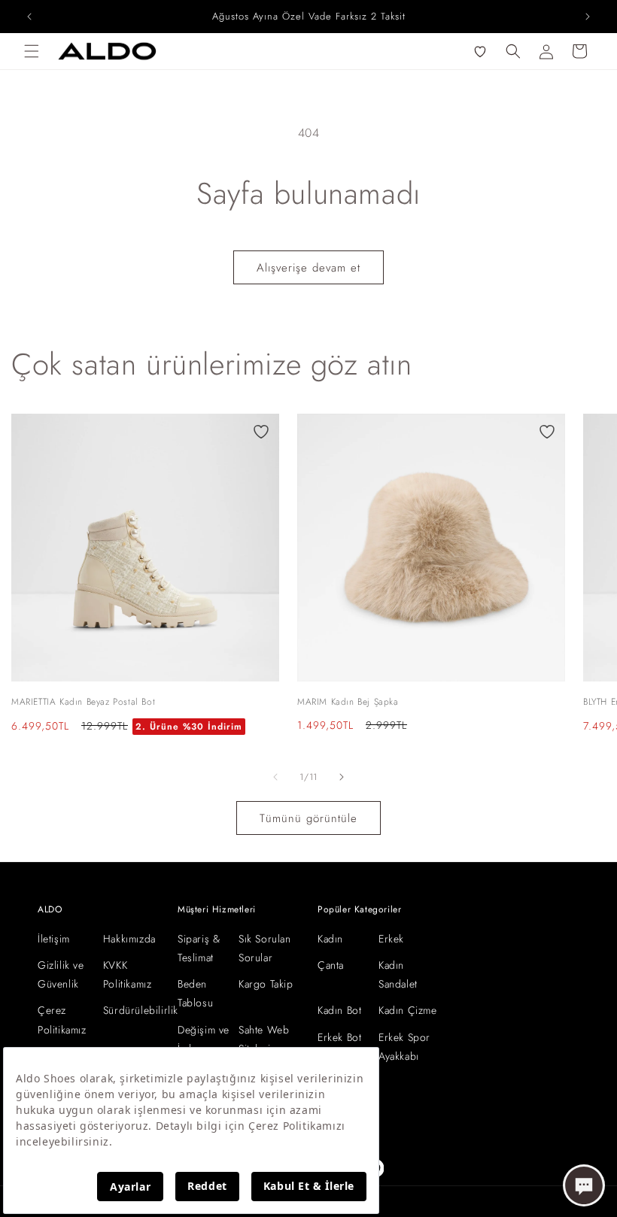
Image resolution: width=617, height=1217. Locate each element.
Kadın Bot (339, 1010)
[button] (31, 51)
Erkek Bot (339, 1037)
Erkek (391, 938)
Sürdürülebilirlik (140, 1010)
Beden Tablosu (195, 993)
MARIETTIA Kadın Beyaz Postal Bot (83, 702)
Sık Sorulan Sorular (265, 948)
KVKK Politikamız (127, 974)
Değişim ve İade (203, 1039)
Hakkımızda (129, 938)
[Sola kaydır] (275, 777)
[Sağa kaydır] (341, 777)
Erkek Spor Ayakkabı (404, 1047)
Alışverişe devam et (308, 267)
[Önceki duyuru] (29, 16)
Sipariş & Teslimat (199, 948)
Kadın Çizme (407, 1010)
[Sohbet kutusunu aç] (584, 1185)
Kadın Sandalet (398, 974)
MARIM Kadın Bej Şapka (348, 702)
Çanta (331, 965)
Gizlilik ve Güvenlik (61, 974)
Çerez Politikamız (62, 1019)
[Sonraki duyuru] (587, 16)
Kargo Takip (266, 983)
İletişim (54, 938)
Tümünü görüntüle (308, 818)
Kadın (330, 938)
